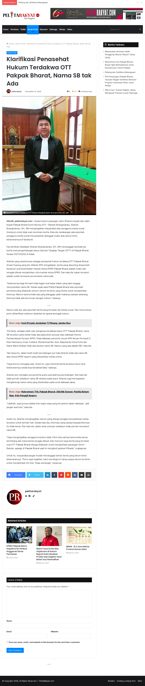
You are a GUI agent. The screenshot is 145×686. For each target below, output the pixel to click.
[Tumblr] (54, 475)
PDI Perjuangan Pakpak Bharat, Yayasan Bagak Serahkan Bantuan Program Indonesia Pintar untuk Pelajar (64, 2)
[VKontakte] (75, 475)
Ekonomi (43, 29)
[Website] (26, 496)
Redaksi (111, 681)
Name (9, 621)
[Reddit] (68, 475)
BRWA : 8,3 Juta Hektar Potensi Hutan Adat (77, 548)
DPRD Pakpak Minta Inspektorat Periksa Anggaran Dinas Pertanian (17, 550)
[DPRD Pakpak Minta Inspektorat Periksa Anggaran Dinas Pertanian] (19, 534)
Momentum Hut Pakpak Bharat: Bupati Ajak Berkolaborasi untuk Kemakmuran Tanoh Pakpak (119, 65)
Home (5, 29)
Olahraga (53, 29)
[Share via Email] (81, 475)
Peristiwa (14, 29)
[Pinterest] (61, 475)
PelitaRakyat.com (46, 681)
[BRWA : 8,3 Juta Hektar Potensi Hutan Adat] (79, 535)
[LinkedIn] (47, 475)
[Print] (88, 475)
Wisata (62, 29)
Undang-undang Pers (126, 681)
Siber (140, 681)
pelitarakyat (17, 91)
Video (69, 29)
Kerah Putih (33, 29)
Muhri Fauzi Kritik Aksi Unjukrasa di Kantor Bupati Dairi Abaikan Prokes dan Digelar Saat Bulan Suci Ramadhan (49, 554)
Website (54, 631)
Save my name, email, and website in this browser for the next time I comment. (44, 642)
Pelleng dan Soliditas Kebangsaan (120, 72)
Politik (23, 29)
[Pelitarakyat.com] (24, 15)
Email (9, 631)
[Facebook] (30, 496)
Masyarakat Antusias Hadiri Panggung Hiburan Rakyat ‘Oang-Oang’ (120, 54)
